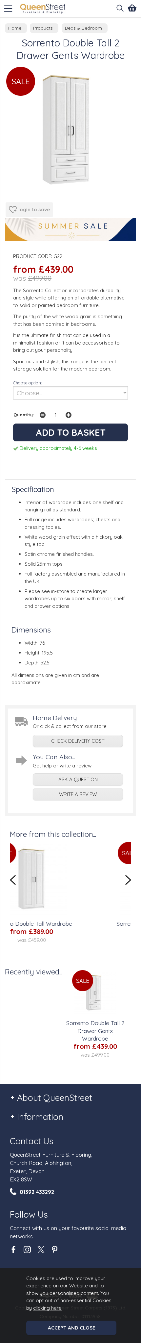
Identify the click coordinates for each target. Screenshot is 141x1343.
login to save (34, 209)
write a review (78, 794)
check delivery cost (78, 741)
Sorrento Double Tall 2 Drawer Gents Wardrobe (95, 1031)
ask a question (78, 779)
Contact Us (31, 1141)
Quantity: (23, 414)
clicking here (47, 1308)
